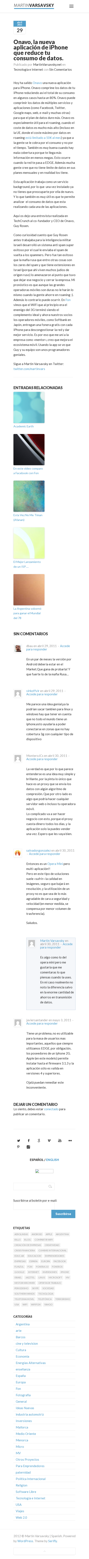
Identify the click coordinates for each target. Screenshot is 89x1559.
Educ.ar (19, 1255)
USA (16, 1304)
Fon (68, 300)
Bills (17, 1239)
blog (27, 1239)
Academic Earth (23, 426)
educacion (34, 1255)
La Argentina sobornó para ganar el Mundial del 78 (27, 613)
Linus (41, 1277)
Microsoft (55, 1277)
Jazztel (30, 1277)
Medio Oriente (26, 1434)
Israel (18, 1277)
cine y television (27, 1343)
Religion (21, 1485)
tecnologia (45, 1293)
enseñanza (23, 1369)
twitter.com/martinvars (29, 369)
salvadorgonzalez (38, 850)
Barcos (20, 1337)
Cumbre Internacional (52, 1250)
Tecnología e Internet (28, 69)
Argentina (62, 1234)
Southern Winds (24, 1293)
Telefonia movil (24, 1299)
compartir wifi (44, 1239)
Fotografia (23, 1395)
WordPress (25, 1541)
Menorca (22, 1440)
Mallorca (22, 1427)
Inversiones (50, 1272)
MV (67, 1277)
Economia (22, 1356)
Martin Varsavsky (52, 940)
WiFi (25, 1304)
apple (49, 1234)
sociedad (48, 1288)
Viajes (20, 1511)
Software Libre (26, 1492)
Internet (33, 1272)
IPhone (65, 1272)
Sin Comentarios (60, 69)
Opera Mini (55, 864)
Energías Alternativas (31, 1363)
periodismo (21, 1288)
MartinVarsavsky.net (47, 64)
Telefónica (45, 1299)
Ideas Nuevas (25, 1408)
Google (19, 1272)
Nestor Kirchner (24, 1282)
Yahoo (48, 1304)
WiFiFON (36, 1304)
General (21, 1401)
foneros (57, 1266)
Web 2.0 (21, 1517)
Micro (20, 1446)
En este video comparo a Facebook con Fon (28, 471)
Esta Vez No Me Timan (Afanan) (27, 517)
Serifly (52, 1541)
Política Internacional (31, 1479)
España (33, 1261)
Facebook (60, 1261)
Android (37, 1234)
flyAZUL (19, 1266)
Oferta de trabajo (49, 1282)
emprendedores (54, 1255)
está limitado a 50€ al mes (43, 137)
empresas (20, 1261)
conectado (51, 1109)
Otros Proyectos (27, 1459)
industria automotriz (30, 1414)
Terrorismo (62, 1299)
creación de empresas (27, 1245)
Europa (45, 1261)
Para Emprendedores (30, 1466)
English (52, 1160)
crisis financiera (24, 1250)
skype (35, 1288)
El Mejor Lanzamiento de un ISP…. (27, 564)
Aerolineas (21, 1234)
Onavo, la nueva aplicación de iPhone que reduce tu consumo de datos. (40, 50)
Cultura (21, 1350)
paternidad (23, 1472)
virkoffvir (33, 691)
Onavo (37, 83)
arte (19, 1330)
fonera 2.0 (42, 1266)
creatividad (52, 1245)
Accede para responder (42, 694)
